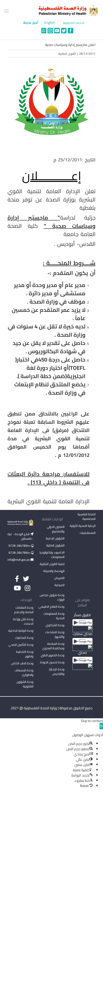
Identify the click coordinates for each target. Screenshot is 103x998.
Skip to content (92, 721)
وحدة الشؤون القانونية (25, 684)
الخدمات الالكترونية (73, 23)
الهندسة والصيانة (53, 571)
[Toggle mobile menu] (7, 11)
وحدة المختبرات (24, 637)
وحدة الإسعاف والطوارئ (24, 672)
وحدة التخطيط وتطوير (25, 654)
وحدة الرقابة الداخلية (21, 630)
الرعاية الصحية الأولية (83, 526)
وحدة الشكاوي (55, 625)
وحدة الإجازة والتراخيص (56, 671)
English (49, 22)
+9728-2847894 (20, 545)
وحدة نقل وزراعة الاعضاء (23, 621)
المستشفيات (88, 533)
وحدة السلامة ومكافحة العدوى (53, 646)
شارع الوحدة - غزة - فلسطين (21, 536)
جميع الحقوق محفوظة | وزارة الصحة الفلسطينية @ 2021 (51, 708)
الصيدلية (59, 585)
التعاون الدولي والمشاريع (55, 529)
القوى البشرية (67, 53)
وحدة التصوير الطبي (52, 655)
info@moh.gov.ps (19, 559)
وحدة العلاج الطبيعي (51, 606)
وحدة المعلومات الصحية (54, 616)
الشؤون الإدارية (55, 538)
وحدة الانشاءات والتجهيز (54, 634)
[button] (101, 726)
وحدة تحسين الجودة (52, 662)
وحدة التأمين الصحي (21, 645)
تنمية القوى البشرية (52, 564)
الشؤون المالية (55, 545)
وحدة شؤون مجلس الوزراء (52, 597)
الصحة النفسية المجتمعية (87, 517)
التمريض (59, 578)
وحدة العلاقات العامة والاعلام (24, 610)
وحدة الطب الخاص (22, 663)
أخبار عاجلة (31, 23)
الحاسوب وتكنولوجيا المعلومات (52, 554)
